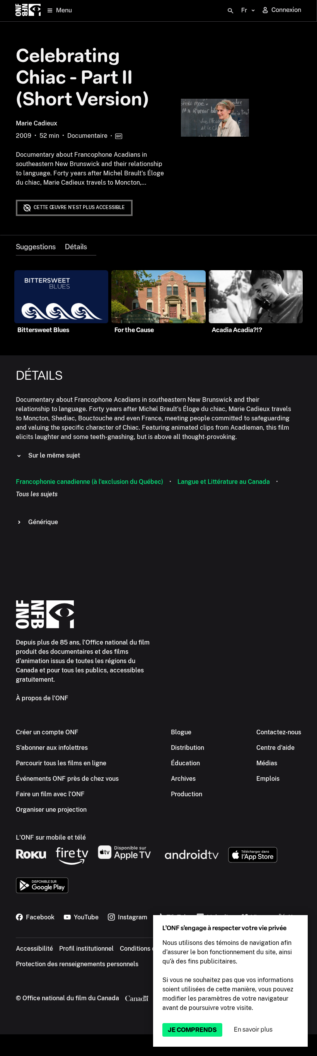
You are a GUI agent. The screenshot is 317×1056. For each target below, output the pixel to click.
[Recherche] (230, 10)
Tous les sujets (37, 494)
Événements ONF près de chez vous (67, 778)
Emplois (268, 778)
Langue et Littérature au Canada (223, 481)
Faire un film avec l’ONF (50, 794)
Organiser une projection (51, 809)
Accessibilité (34, 948)
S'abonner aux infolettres (52, 747)
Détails (76, 247)
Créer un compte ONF (47, 732)
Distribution (187, 747)
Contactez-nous (278, 732)
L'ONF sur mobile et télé (51, 837)
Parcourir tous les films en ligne (61, 763)
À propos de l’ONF (42, 698)
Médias (266, 763)
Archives (183, 778)
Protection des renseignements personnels (77, 964)
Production (186, 794)
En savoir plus (253, 1029)
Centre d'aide (275, 747)
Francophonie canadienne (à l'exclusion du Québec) (89, 481)
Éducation (185, 763)
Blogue (181, 732)
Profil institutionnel (86, 948)
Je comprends (192, 1030)
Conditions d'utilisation (153, 948)
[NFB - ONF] (28, 10)
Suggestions (36, 247)
